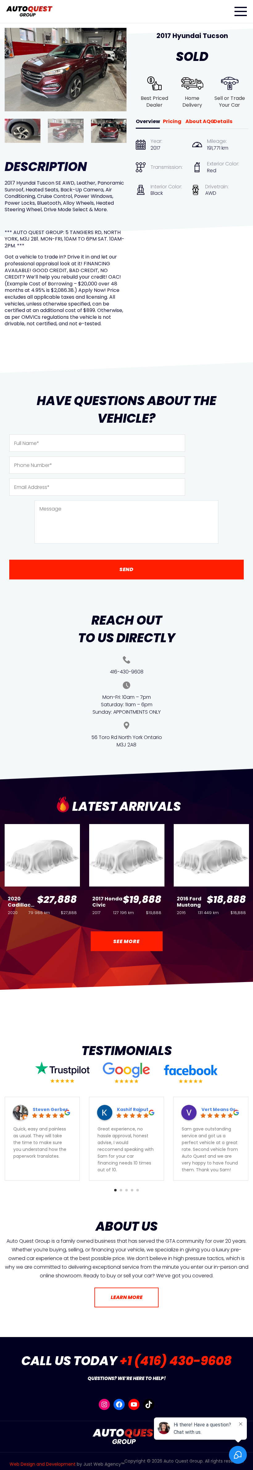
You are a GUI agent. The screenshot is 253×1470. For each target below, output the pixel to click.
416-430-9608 (126, 671)
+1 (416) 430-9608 (176, 1361)
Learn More (127, 1297)
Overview (148, 121)
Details (223, 121)
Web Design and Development (43, 1464)
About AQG (199, 121)
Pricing (172, 121)
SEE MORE (126, 941)
